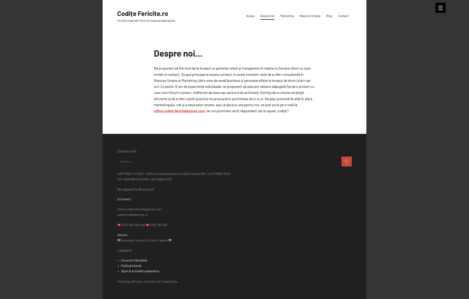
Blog (329, 16)
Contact (343, 16)
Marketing (287, 16)
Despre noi (267, 16)
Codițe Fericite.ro (142, 13)
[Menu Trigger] (440, 8)
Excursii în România (134, 260)
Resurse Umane (310, 16)
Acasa (250, 16)
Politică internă (131, 266)
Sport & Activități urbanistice (140, 271)
